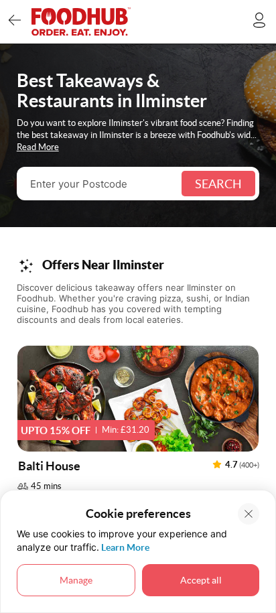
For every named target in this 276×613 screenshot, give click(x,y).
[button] (138, 422)
